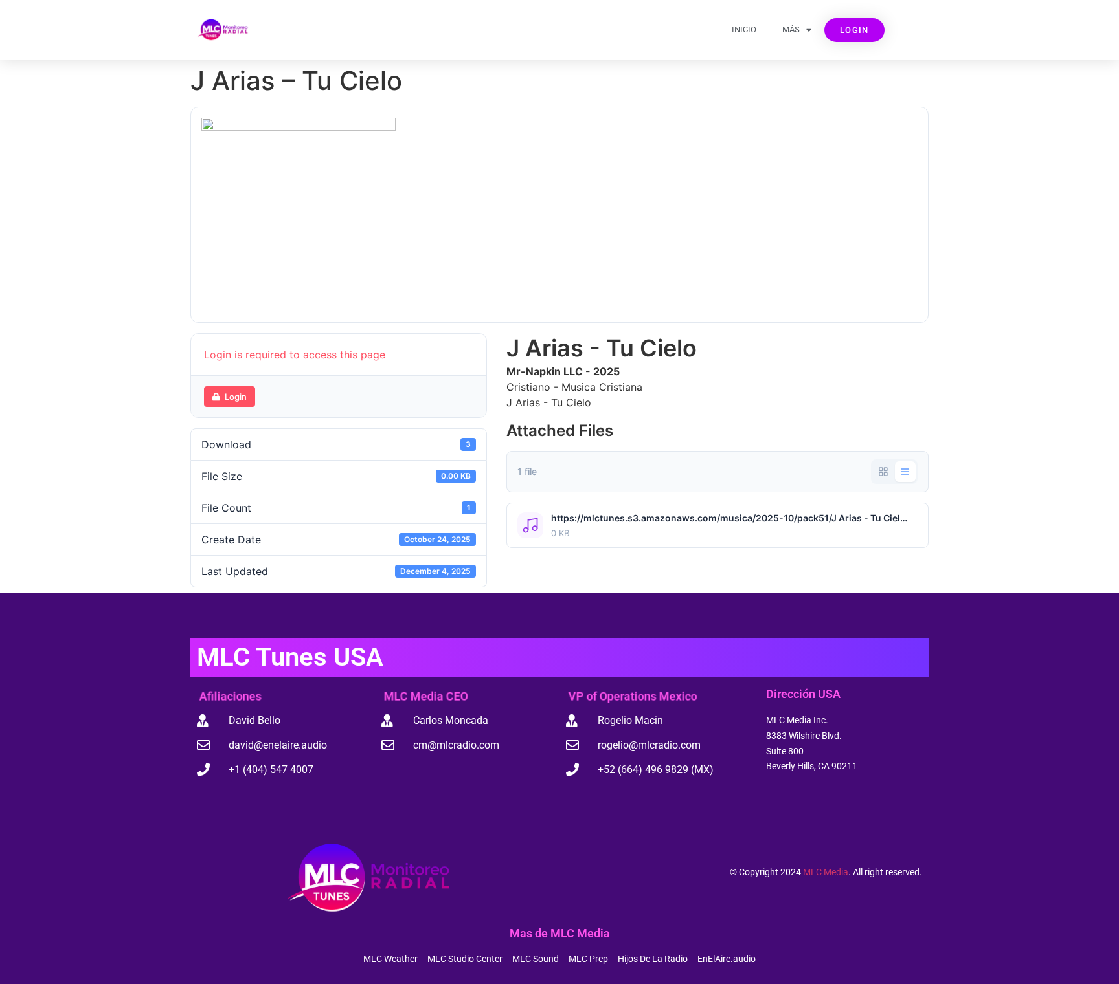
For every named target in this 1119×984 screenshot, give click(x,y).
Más (791, 29)
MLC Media (825, 872)
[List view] (905, 471)
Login (236, 396)
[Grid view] (883, 471)
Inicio (744, 29)
